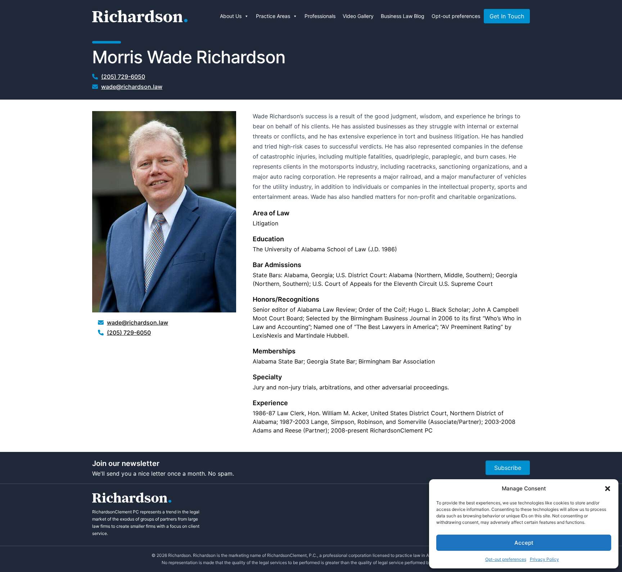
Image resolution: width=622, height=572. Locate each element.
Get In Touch (507, 16)
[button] (607, 488)
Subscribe (507, 467)
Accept (523, 542)
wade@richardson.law (131, 86)
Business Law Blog (402, 16)
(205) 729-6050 (123, 76)
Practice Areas (273, 16)
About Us (231, 16)
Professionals (320, 16)
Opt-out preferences (505, 559)
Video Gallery (358, 16)
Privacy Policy (544, 559)
